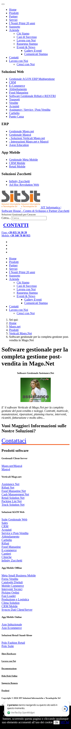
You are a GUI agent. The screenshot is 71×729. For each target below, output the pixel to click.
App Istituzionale (12, 624)
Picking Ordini (10, 592)
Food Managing (18, 92)
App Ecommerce (12, 627)
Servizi (13, 19)
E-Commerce (17, 85)
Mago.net (14, 326)
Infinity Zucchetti (19, 181)
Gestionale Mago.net (21, 131)
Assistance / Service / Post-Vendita (29, 109)
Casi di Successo (27, 37)
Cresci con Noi (26, 64)
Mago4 (6, 469)
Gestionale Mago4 (20, 134)
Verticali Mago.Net (20, 333)
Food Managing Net (14, 491)
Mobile (16, 235)
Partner (13, 16)
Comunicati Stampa (36, 54)
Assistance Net (10, 484)
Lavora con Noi (26, 40)
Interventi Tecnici (12, 589)
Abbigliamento (18, 89)
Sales (5, 522)
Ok (56, 722)
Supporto (14, 26)
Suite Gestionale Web (14, 519)
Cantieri (6, 553)
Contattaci (14, 440)
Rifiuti (5, 543)
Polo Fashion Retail (13, 642)
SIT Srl (64, 722)
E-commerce (9, 550)
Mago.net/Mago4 (12, 466)
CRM (12, 82)
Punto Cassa (16, 116)
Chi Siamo (23, 33)
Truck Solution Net (13, 504)
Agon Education (19, 145)
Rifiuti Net (8, 487)
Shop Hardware (9, 653)
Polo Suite (8, 646)
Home (12, 9)
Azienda (14, 30)
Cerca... (6, 218)
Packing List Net (12, 501)
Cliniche (7, 557)
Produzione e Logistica (15, 599)
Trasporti (14, 99)
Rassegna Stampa (27, 43)
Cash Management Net (15, 494)
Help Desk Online (9, 676)
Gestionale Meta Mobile (23, 159)
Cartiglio (14, 113)
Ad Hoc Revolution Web (24, 184)
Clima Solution (11, 602)
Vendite (13, 102)
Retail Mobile (17, 166)
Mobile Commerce (13, 585)
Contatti (14, 57)
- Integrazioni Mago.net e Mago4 (28, 141)
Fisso (14, 232)
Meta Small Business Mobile (19, 575)
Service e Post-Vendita (15, 533)
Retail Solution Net (13, 497)
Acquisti (14, 106)
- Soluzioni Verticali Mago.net (27, 138)
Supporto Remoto (10, 683)
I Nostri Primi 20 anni (22, 23)
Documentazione (9, 668)
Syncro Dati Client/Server (17, 609)
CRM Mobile (17, 163)
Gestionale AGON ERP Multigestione (32, 79)
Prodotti (14, 13)
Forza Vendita (10, 579)
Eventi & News (26, 47)
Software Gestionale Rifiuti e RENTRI (32, 96)
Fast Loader (9, 596)
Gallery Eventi (33, 50)
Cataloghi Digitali (12, 582)
